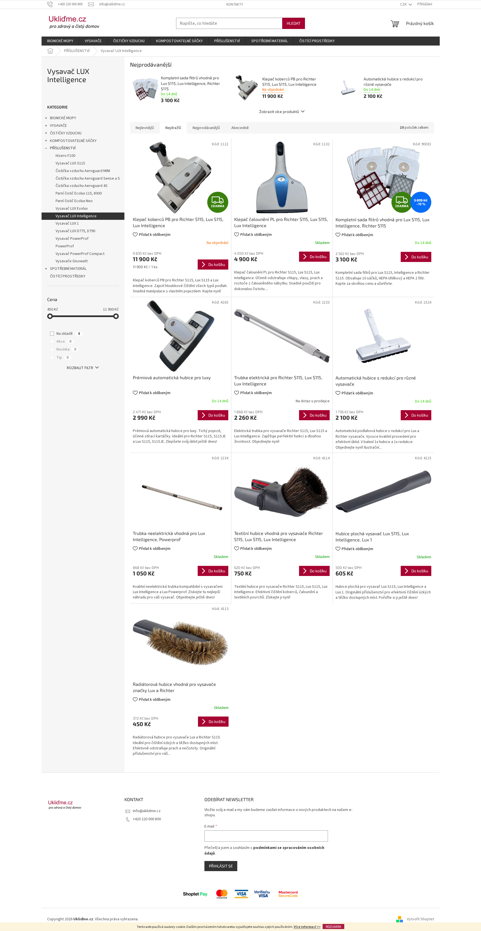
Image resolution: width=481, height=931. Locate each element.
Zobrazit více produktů (279, 111)
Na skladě (68, 333)
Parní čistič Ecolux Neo (74, 201)
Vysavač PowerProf (72, 238)
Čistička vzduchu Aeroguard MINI (83, 171)
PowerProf (65, 246)
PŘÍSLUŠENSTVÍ (63, 148)
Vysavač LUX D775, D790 (75, 231)
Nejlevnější (145, 128)
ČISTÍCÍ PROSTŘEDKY (67, 276)
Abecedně (240, 128)
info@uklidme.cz (147, 811)
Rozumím (333, 926)
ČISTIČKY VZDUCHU (65, 133)
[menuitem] (60, 41)
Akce (63, 341)
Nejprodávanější (206, 128)
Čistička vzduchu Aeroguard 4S (82, 186)
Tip (62, 357)
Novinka (66, 349)
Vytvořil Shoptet (420, 919)
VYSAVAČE (58, 125)
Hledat (293, 23)
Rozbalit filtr (80, 368)
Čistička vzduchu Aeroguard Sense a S (88, 178)
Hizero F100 (65, 156)
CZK (403, 4)
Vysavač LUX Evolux (72, 208)
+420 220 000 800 (147, 819)
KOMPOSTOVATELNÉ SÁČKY (73, 141)
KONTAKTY (234, 4)
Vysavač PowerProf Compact (80, 254)
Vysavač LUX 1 (67, 223)
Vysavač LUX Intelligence (76, 216)
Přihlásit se (221, 866)
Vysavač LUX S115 (70, 163)
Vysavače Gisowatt (72, 261)
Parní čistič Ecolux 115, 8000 (79, 193)
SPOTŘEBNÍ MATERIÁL (68, 269)
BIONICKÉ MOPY (63, 118)
